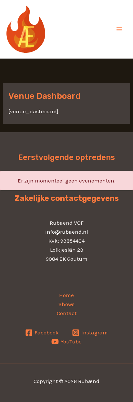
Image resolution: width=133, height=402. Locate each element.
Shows (66, 304)
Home (66, 295)
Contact (67, 313)
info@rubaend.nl (66, 232)
